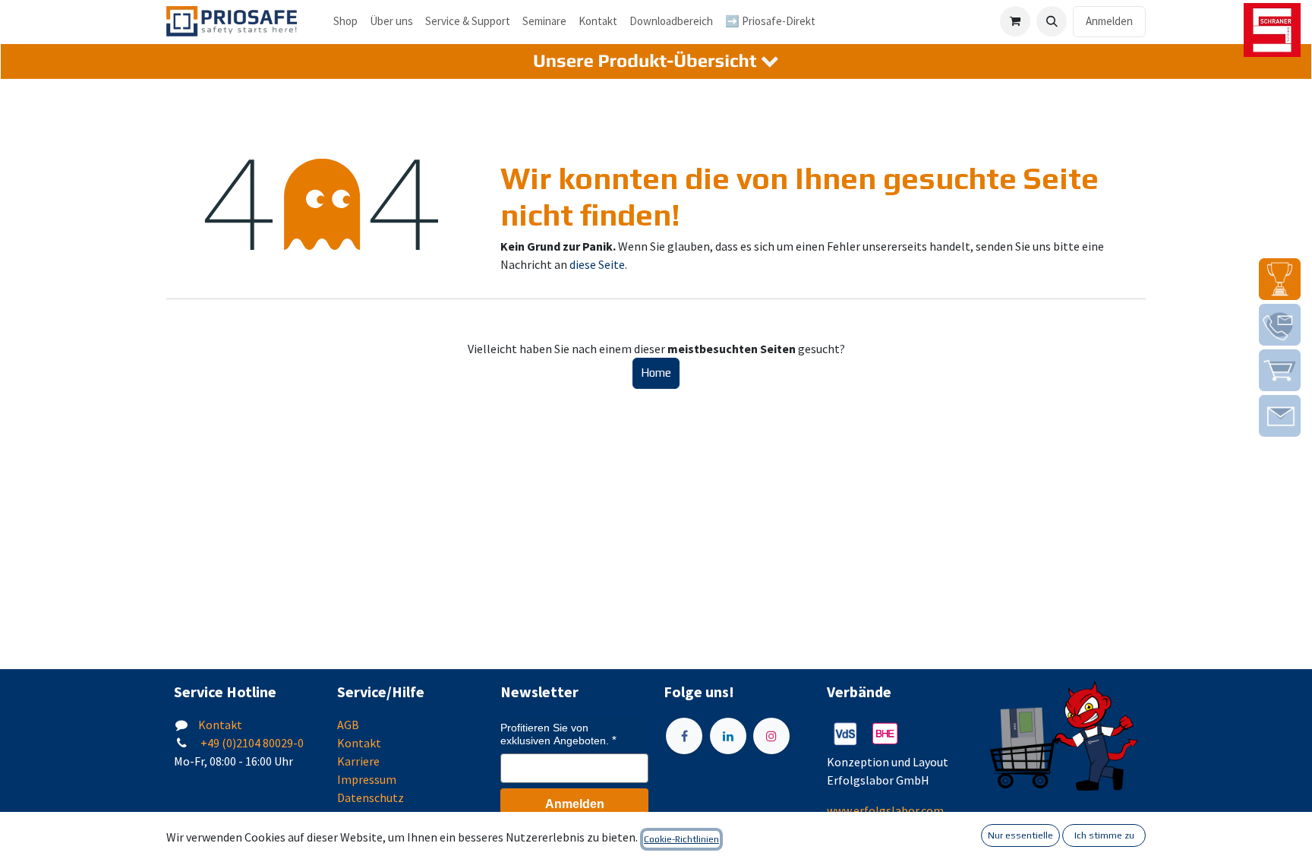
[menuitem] (391, 21)
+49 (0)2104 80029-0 (251, 742)
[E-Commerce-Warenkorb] (1015, 21)
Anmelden (1109, 21)
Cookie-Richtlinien (681, 839)
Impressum (366, 779)
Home (656, 372)
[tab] (656, 62)
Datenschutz (370, 797)
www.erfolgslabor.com (885, 810)
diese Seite (597, 264)
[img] (1280, 279)
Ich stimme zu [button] (1104, 835)
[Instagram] (771, 736)
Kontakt (220, 724)
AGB (348, 724)
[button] (1051, 21)
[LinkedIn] (728, 736)
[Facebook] (684, 736)
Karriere (358, 761)
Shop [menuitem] (345, 21)
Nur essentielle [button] (1020, 835)
